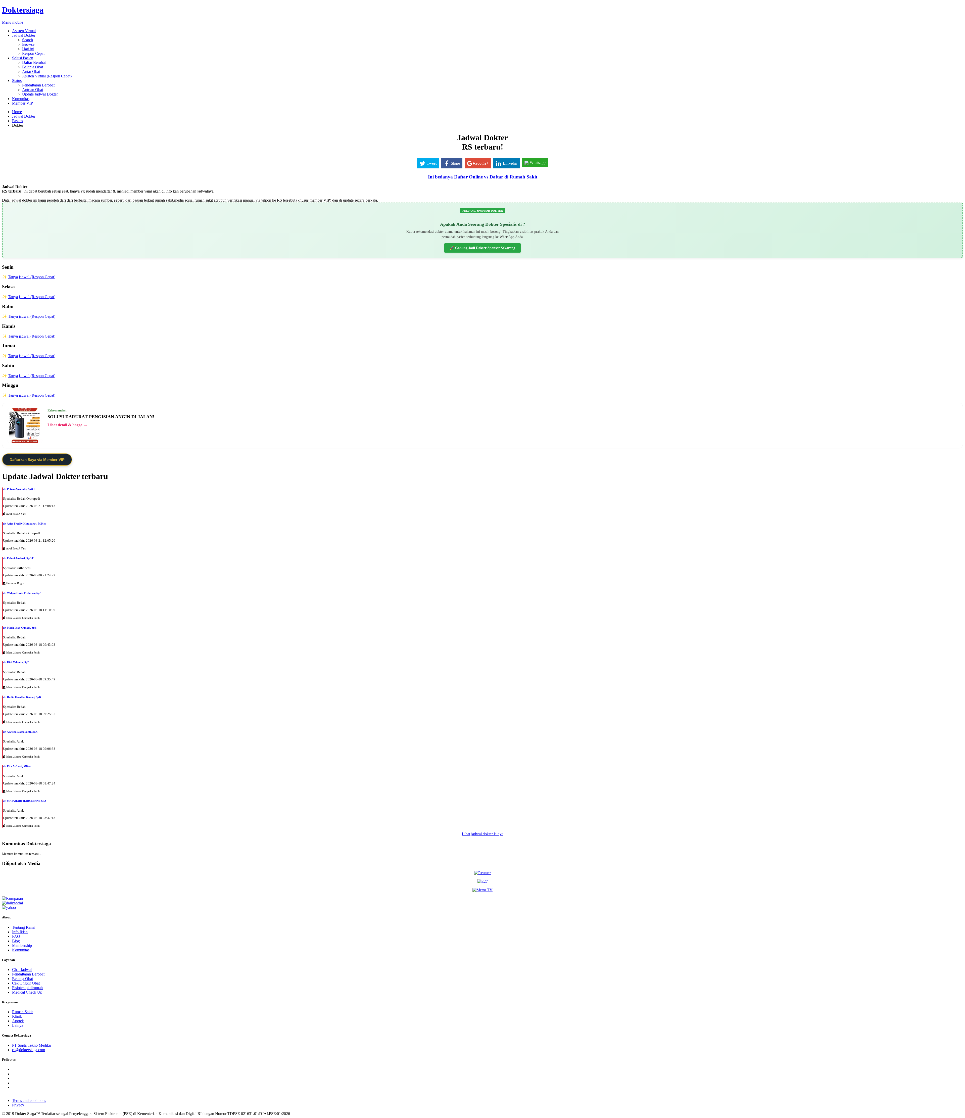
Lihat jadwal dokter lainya (482, 834)
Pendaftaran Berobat (38, 85)
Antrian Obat (32, 89)
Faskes (17, 121)
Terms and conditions (29, 1100)
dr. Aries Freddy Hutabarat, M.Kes (24, 523)
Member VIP (22, 103)
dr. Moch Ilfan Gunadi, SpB (19, 627)
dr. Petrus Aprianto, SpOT (19, 488)
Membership (22, 945)
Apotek (18, 1021)
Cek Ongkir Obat (26, 983)
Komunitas (20, 99)
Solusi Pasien (22, 58)
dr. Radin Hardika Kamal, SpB (22, 696)
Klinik (17, 1016)
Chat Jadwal (22, 969)
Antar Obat (31, 71)
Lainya (17, 1025)
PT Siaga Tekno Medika (31, 1045)
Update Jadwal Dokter (40, 94)
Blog (16, 941)
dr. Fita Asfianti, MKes (17, 766)
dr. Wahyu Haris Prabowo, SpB (22, 592)
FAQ (16, 936)
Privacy (18, 1105)
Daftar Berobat (34, 62)
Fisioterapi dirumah (27, 988)
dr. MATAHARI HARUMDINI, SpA (24, 800)
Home (17, 112)
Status (17, 80)
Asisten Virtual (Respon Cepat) (47, 76)
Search (27, 40)
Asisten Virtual (24, 31)
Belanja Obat (32, 67)
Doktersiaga (22, 9)
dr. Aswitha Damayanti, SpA (20, 731)
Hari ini (28, 49)
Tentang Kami (23, 927)
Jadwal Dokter (23, 35)
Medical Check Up (27, 992)
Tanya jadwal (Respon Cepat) (31, 277)
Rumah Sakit (22, 1012)
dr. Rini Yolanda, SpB (16, 662)
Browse (28, 44)
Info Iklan (20, 932)
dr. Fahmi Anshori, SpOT (18, 558)
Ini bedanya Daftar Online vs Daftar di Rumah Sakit (482, 176)
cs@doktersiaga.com (28, 1050)
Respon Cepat (33, 53)
